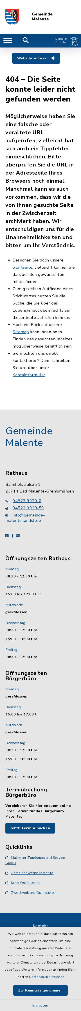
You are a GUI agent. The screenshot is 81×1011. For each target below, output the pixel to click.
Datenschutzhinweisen (46, 977)
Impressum (40, 1005)
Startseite (22, 267)
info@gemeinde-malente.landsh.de (25, 517)
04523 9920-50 (28, 508)
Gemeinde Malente (42, 17)
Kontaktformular (29, 375)
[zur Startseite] (12, 16)
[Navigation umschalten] (8, 41)
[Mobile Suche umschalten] (25, 41)
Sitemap (21, 332)
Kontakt (40, 926)
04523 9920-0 (27, 500)
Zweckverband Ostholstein (33, 892)
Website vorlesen (33, 58)
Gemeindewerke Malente (32, 873)
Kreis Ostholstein (25, 882)
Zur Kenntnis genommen (40, 990)
